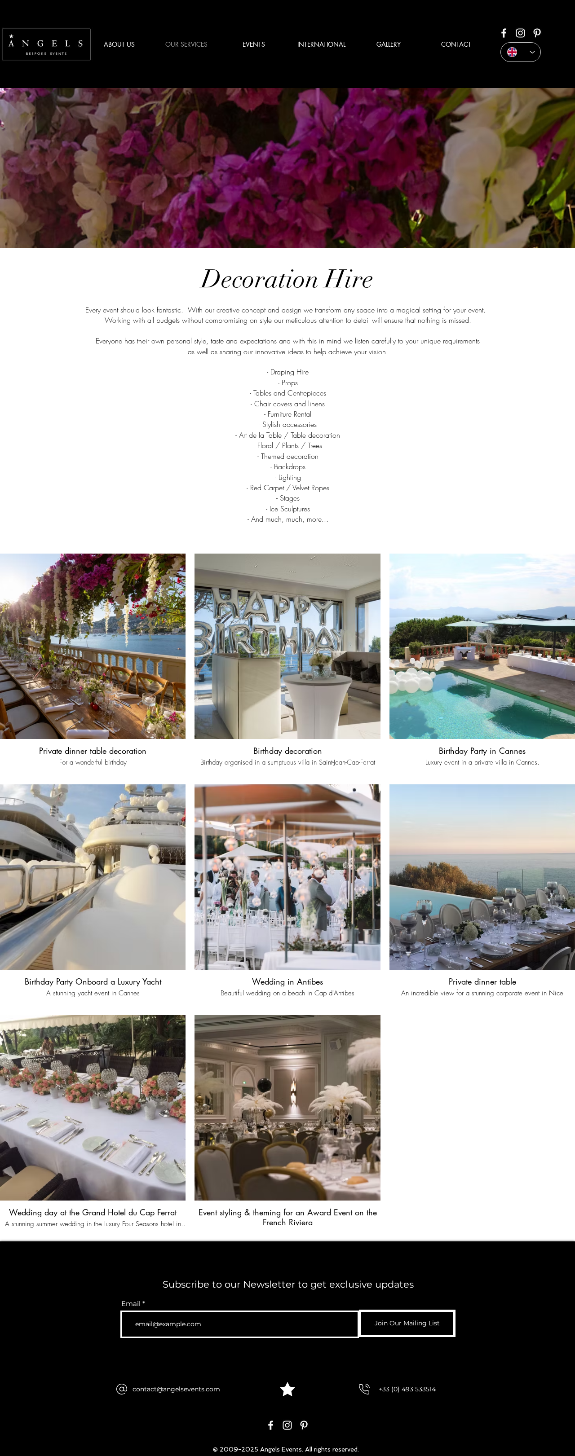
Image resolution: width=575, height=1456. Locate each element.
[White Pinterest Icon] (537, 33)
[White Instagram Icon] (520, 33)
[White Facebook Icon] (504, 33)
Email (131, 1303)
